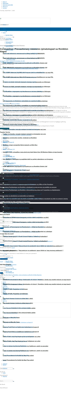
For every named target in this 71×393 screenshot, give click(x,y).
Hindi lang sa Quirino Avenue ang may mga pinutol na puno (22, 193)
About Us (5, 6)
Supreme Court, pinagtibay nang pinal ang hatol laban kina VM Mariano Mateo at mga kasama (32, 152)
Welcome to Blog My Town (11, 322)
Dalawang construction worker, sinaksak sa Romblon (20, 124)
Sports (4, 365)
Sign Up (13, 231)
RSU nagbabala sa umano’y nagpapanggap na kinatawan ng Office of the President (26, 184)
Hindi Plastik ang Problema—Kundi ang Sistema (18, 212)
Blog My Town (9, 265)
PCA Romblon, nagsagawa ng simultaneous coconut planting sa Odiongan (26, 96)
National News (9, 46)
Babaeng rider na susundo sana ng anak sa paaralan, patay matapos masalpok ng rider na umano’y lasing (34, 198)
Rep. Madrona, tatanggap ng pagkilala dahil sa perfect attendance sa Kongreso (28, 115)
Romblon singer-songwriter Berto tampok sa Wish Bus (20, 145)
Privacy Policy (6, 207)
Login (4, 373)
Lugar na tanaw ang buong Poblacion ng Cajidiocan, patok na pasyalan (25, 350)
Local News (8, 43)
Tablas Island (16, 45)
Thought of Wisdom (11, 158)
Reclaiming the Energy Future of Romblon (16, 203)
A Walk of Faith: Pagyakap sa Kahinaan (15, 293)
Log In (13, 247)
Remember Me (5, 225)
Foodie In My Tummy (11, 269)
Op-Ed (4, 289)
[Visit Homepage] (9, 17)
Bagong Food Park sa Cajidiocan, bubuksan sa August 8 (21, 331)
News (4, 45)
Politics (5, 139)
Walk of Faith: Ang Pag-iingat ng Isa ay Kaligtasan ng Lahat (21, 341)
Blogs (4, 291)
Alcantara (22, 45)
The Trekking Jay (10, 272)
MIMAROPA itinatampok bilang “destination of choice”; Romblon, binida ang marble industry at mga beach (37, 284)
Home (4, 24)
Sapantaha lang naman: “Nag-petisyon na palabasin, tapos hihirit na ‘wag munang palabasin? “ (33, 250)
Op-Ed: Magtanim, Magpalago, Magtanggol (16, 174)
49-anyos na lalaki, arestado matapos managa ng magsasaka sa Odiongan (26, 86)
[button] (2, 310)
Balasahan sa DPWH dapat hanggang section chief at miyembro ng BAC (26, 222)
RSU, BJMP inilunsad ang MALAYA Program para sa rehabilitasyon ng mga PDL (28, 77)
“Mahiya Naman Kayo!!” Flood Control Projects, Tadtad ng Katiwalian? (25, 241)
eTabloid (5, 368)
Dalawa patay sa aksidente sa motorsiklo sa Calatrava (17, 196)
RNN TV (5, 2)
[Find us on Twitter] (0, 12)
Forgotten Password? (5, 231)
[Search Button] (13, 381)
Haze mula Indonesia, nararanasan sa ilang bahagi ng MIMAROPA (24, 58)
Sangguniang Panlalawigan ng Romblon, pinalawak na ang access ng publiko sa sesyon (28, 187)
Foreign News (9, 39)
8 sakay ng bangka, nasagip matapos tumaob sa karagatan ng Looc (24, 134)
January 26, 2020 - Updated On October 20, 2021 (12, 61)
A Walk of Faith (9, 257)
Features (5, 286)
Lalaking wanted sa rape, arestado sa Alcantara (15, 201)
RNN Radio (5, 3)
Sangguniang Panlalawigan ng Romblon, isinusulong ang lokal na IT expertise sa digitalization (30, 190)
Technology (6, 288)
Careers (5, 8)
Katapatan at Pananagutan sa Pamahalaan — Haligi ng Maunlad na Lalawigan (27, 231)
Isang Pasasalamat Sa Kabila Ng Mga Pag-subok (18, 360)
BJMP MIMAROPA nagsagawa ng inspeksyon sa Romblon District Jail (25, 67)
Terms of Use (6, 209)
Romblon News (11, 59)
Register (5, 376)
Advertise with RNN (8, 5)
